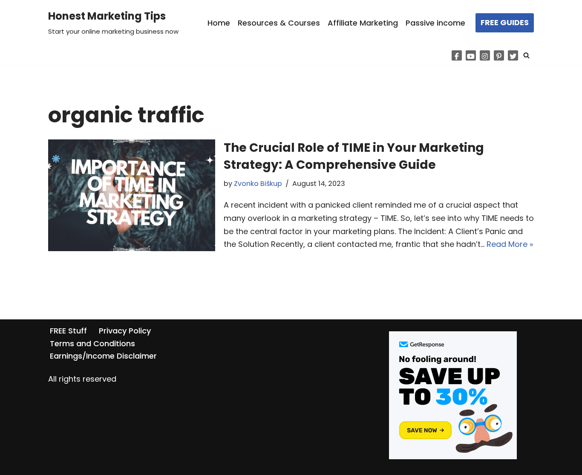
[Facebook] (457, 55)
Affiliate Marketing (363, 22)
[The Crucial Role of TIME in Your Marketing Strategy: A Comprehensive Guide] (131, 195)
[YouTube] (471, 55)
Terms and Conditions (92, 343)
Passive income (435, 22)
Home (218, 22)
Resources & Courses (279, 22)
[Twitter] (513, 55)
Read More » (510, 244)
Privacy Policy (125, 330)
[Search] (526, 55)
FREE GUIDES (505, 22)
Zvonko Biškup (258, 183)
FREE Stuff (68, 330)
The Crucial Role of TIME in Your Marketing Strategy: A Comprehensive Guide (354, 156)
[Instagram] (485, 55)
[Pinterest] (499, 55)
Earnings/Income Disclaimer (103, 355)
